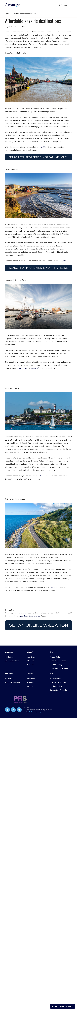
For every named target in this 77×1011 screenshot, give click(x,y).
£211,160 (62, 261)
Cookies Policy (56, 664)
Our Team (31, 657)
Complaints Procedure (59, 668)
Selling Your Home (12, 661)
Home (7, 14)
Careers (30, 661)
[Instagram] (19, 709)
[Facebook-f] (7, 709)
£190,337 (53, 587)
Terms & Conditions (58, 661)
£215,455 (42, 476)
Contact (30, 664)
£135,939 (23, 368)
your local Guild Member (30, 616)
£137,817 (34, 368)
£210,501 (42, 147)
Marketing (9, 657)
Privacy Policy (55, 657)
